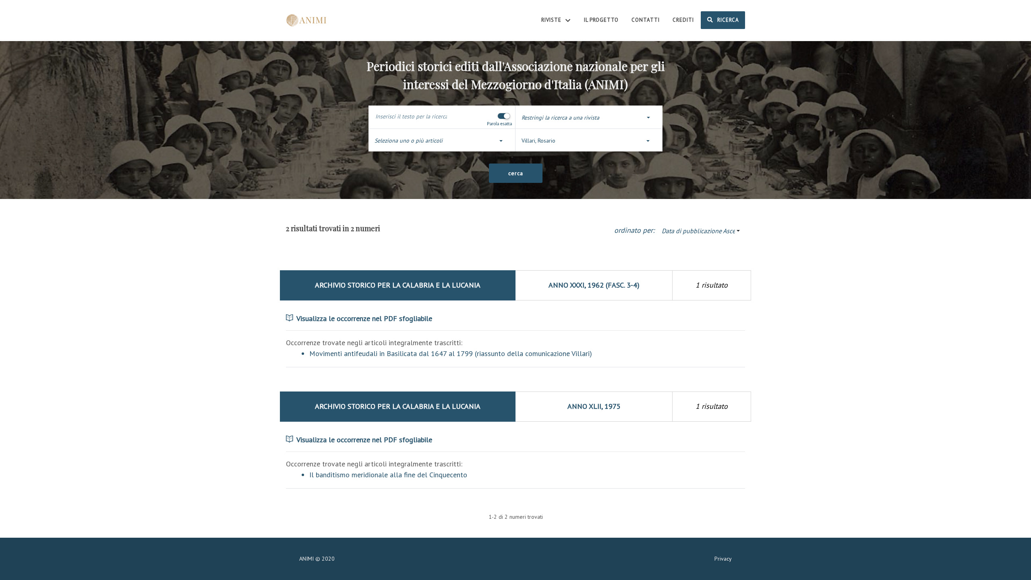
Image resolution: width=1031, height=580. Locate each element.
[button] (589, 118)
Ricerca (727, 20)
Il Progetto (601, 20)
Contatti (645, 20)
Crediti (683, 20)
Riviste (552, 20)
